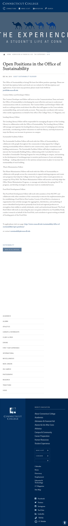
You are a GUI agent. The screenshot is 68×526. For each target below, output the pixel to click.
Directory (38, 473)
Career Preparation (42, 436)
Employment (39, 477)
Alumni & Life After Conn (44, 425)
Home (4, 54)
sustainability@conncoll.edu (20, 231)
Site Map (38, 490)
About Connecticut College (45, 414)
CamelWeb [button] (39, 456)
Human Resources (42, 440)
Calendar (38, 466)
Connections (11, 8)
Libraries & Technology (39, 481)
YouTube (41, 510)
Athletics (38, 429)
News (37, 470)
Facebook (41, 499)
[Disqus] (34, 280)
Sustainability (8, 245)
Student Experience (42, 444)
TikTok (40, 518)
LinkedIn (41, 514)
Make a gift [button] (40, 450)
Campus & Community (43, 432)
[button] (42, 460)
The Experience (40, 54)
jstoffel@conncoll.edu (10, 90)
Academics (39, 417)
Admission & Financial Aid (22, 54)
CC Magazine (39, 486)
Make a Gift (25, 8)
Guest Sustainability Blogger (24, 76)
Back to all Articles (12, 249)
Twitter (40, 502)
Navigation (38, 8)
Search (50, 8)
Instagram (41, 506)
